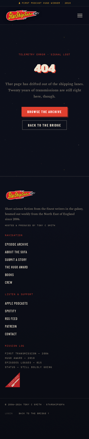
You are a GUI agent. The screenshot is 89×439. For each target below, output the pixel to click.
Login (9, 413)
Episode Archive (16, 244)
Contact (11, 334)
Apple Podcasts (16, 303)
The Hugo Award (16, 267)
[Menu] (80, 15)
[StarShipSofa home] (22, 15)
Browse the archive (44, 112)
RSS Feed (11, 319)
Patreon (11, 326)
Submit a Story (16, 260)
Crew (8, 282)
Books (9, 275)
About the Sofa (16, 252)
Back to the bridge (44, 125)
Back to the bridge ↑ (34, 413)
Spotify (10, 311)
